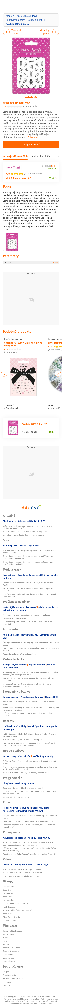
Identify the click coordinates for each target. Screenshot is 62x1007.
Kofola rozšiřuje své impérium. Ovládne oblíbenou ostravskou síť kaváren (29, 702)
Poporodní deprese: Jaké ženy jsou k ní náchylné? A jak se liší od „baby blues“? (29, 825)
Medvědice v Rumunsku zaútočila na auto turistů (22, 872)
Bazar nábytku (9, 961)
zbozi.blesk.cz (8, 900)
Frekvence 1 (7, 982)
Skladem (52, 168)
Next (58, 374)
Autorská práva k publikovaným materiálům (21, 999)
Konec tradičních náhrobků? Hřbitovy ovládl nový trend (25, 531)
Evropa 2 (6, 985)
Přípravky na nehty (15, 19)
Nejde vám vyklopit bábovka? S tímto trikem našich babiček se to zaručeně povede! (29, 735)
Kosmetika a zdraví (27, 15)
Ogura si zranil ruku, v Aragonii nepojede (19, 654)
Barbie (5, 937)
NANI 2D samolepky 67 (16, 103)
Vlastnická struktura (47, 1003)
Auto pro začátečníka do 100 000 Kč (17, 910)
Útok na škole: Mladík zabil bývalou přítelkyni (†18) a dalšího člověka (28, 583)
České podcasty (9, 975)
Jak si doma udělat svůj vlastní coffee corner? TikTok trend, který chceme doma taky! (29, 792)
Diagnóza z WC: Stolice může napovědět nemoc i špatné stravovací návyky (30, 816)
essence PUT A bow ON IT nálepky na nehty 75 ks (23, 344)
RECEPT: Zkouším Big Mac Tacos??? (17, 797)
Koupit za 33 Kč (31, 144)
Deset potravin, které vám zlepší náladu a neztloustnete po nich (29, 821)
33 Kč (51, 178)
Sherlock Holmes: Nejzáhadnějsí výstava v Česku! (22, 869)
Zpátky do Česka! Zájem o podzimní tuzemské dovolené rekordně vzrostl (29, 762)
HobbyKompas (9, 907)
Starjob (6, 971)
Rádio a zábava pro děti (13, 978)
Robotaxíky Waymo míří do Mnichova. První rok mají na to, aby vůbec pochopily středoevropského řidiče (31, 673)
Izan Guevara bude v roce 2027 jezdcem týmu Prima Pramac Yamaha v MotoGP (31, 649)
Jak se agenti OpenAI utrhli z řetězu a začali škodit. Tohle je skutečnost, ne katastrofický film (27, 685)
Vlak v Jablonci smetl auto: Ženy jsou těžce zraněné (23, 535)
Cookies (16, 1003)
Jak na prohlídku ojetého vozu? (15, 903)
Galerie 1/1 (31, 97)
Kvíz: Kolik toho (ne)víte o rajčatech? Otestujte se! (23, 739)
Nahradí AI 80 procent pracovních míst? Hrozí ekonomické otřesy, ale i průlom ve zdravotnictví (31, 708)
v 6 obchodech (11, 408)
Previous (4, 374)
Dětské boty (8, 954)
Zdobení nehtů (35, 19)
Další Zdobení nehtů (13, 339)
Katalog (10, 15)
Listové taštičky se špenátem (14, 618)
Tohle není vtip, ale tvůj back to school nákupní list (23, 788)
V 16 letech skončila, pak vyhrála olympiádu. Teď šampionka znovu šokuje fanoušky (30, 551)
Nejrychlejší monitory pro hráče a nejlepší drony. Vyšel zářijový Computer (28, 679)
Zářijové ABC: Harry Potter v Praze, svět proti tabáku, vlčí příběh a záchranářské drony (29, 849)
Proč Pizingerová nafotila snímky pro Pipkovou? (22, 876)
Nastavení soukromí (29, 1003)
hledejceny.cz (8, 886)
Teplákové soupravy (11, 951)
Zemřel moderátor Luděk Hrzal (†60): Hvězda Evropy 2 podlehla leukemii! (29, 589)
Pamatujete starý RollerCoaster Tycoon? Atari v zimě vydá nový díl (29, 854)
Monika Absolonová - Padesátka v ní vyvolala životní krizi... (26, 615)
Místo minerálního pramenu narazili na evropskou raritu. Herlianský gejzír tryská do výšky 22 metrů (30, 768)
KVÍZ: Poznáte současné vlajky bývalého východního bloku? (26, 772)
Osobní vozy (8, 893)
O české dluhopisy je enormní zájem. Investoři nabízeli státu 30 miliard (28, 714)
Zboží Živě (7, 890)
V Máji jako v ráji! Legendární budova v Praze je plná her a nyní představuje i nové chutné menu (28, 527)
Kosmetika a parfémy (11, 947)
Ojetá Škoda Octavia (11, 917)
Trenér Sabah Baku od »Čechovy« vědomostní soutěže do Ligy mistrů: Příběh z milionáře (28, 557)
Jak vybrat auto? (9, 920)
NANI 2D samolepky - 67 (18, 178)
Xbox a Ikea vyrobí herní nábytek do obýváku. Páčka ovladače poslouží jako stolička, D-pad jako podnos (28, 843)
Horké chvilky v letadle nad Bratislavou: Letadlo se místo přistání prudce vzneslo (29, 595)
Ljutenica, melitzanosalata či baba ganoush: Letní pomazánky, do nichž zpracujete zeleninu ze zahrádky (29, 744)
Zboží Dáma (8, 896)
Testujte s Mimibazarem (12, 931)
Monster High (8, 934)
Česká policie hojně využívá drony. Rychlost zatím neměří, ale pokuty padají (31, 643)
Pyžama (6, 944)
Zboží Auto (7, 913)
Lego (5, 941)
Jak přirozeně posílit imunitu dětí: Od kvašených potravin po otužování (27, 622)
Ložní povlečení (9, 958)
